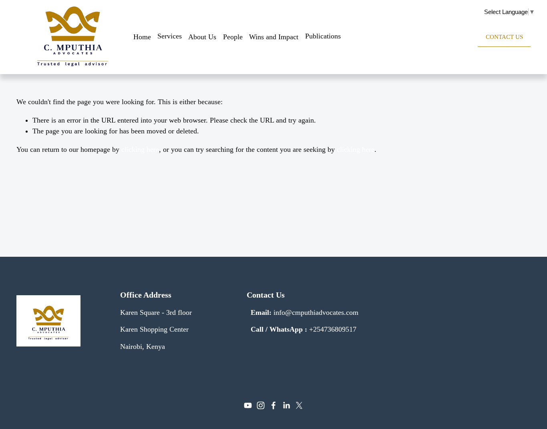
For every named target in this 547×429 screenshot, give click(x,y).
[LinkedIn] (286, 405)
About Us (202, 37)
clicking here (140, 149)
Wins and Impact (273, 37)
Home (142, 37)
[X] (299, 405)
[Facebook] (273, 405)
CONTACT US (504, 37)
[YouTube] (248, 405)
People (233, 37)
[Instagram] (261, 405)
